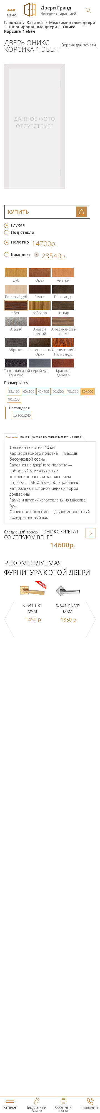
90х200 (14, 399)
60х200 (58, 391)
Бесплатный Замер (36, 1109)
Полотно (20, 242)
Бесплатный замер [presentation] (69, 436)
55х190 (14, 391)
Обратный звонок (63, 1109)
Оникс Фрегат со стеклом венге (41, 534)
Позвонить (90, 1107)
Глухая (18, 225)
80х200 (87, 391)
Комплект (21, 254)
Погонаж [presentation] (24, 436)
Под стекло (22, 232)
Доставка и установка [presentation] (44, 436)
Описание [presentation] (12, 437)
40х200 (43, 391)
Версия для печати (78, 45)
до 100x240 (22, 415)
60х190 (28, 391)
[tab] (12, 437)
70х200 (73, 391)
